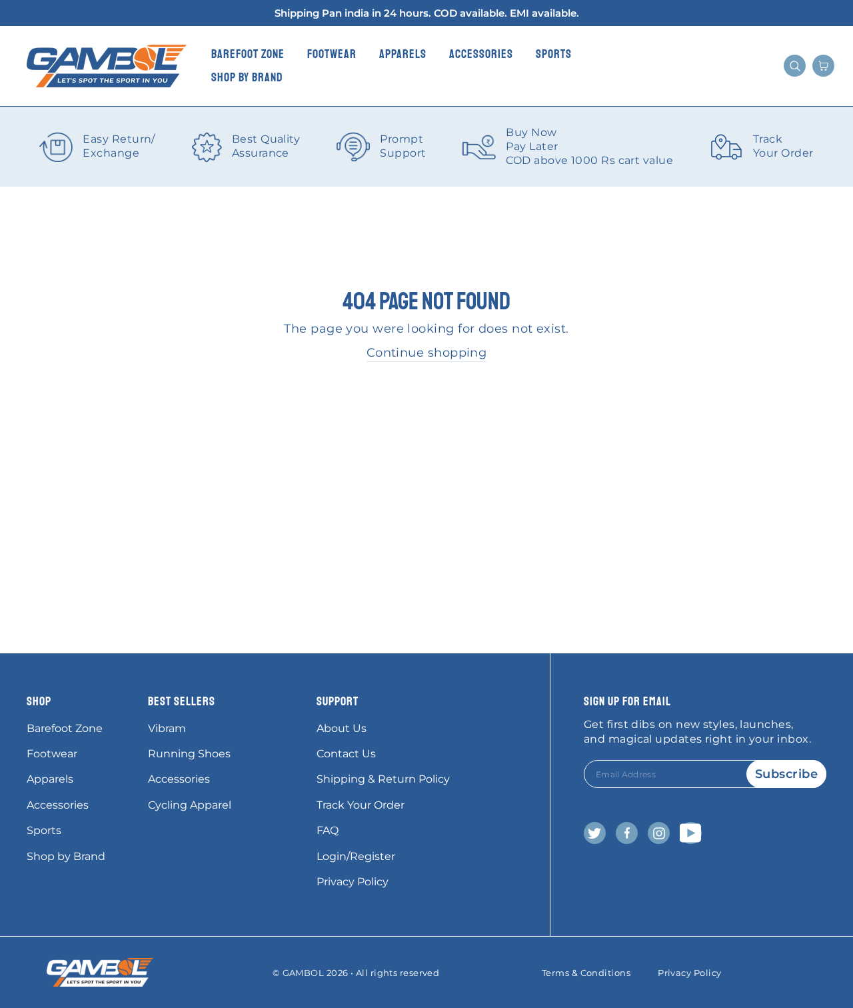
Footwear (332, 54)
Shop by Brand (247, 77)
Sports (554, 54)
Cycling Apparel (189, 805)
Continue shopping (427, 352)
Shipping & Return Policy (383, 779)
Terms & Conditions (586, 972)
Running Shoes (189, 753)
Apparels (402, 54)
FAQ (328, 830)
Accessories (481, 54)
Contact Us (346, 753)
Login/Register (356, 856)
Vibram (167, 728)
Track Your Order (361, 805)
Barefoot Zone (248, 54)
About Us (342, 728)
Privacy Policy (353, 881)
